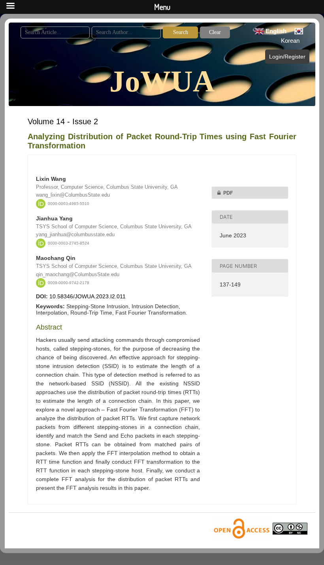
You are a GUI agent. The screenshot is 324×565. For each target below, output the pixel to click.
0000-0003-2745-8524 (68, 243)
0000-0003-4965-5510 (68, 203)
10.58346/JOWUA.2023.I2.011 (87, 296)
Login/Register (287, 56)
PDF (228, 193)
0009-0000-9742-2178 (68, 283)
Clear (215, 32)
